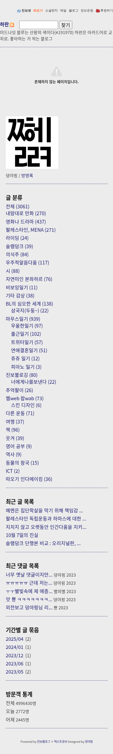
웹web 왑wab (25, 398)
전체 (17, 206)
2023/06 (14, 663)
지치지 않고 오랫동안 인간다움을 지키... (46, 526)
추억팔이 (19, 390)
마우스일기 (23, 318)
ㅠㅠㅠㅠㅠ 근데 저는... (29, 582)
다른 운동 (20, 413)
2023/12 (14, 655)
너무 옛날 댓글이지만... (29, 574)
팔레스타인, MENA (31, 229)
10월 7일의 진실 (22, 534)
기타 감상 (20, 295)
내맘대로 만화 (26, 213)
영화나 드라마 (26, 221)
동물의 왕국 (22, 462)
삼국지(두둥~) (30, 310)
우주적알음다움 (27, 262)
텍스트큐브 (60, 741)
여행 (15, 421)
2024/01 (14, 646)
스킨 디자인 (26, 405)
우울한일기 (27, 325)
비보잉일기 (22, 287)
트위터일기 (27, 342)
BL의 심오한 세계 (29, 303)
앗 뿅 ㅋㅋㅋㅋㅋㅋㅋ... (29, 599)
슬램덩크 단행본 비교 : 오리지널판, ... (43, 543)
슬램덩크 (19, 246)
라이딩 (17, 237)
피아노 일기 (26, 366)
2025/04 (14, 638)
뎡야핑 (89, 741)
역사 (14, 454)
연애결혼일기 (29, 350)
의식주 (17, 254)
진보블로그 (43, 741)
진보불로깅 (22, 374)
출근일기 (26, 333)
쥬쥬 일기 (25, 358)
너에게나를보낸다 (33, 381)
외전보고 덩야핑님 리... (29, 607)
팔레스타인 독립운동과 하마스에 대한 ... (46, 518)
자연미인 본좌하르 (29, 278)
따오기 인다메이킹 (29, 478)
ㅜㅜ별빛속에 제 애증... (29, 591)
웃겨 (15, 438)
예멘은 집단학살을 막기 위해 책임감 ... (44, 510)
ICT (13, 470)
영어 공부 (19, 446)
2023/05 (14, 671)
